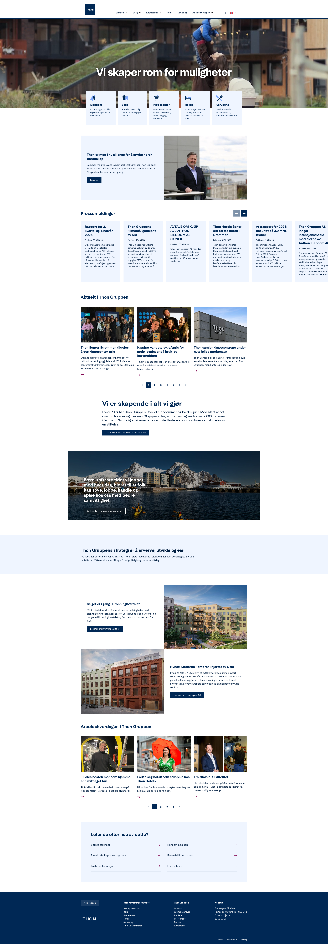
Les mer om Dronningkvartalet (104, 629)
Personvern (232, 939)
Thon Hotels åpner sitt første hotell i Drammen (227, 231)
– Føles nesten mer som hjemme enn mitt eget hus (106, 779)
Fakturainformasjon (102, 866)
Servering (182, 12)
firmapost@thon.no (224, 915)
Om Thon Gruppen (201, 12)
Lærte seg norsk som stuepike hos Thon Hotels (163, 779)
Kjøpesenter (152, 12)
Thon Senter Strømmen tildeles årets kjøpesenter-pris (105, 349)
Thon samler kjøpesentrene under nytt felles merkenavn (220, 349)
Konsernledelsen (177, 844)
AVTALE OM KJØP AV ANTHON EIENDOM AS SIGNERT (184, 233)
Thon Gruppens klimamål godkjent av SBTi (142, 231)
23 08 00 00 (220, 918)
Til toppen (91, 903)
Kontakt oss (179, 925)
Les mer (94, 180)
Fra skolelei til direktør (211, 777)
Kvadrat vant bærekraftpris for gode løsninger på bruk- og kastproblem (160, 352)
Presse (177, 922)
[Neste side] (185, 385)
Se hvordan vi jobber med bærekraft (104, 511)
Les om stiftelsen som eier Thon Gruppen (126, 432)
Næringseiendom (132, 908)
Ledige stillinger (100, 844)
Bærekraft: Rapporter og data (108, 855)
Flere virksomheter (133, 925)
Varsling (243, 939)
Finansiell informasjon (180, 855)
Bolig (135, 12)
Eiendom (120, 12)
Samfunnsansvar (182, 912)
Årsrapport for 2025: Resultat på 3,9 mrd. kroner (271, 231)
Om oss (178, 908)
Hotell (169, 12)
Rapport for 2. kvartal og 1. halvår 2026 (99, 231)
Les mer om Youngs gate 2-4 (187, 695)
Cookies (219, 939)
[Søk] (225, 13)
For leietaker (174, 866)
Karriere (178, 915)
